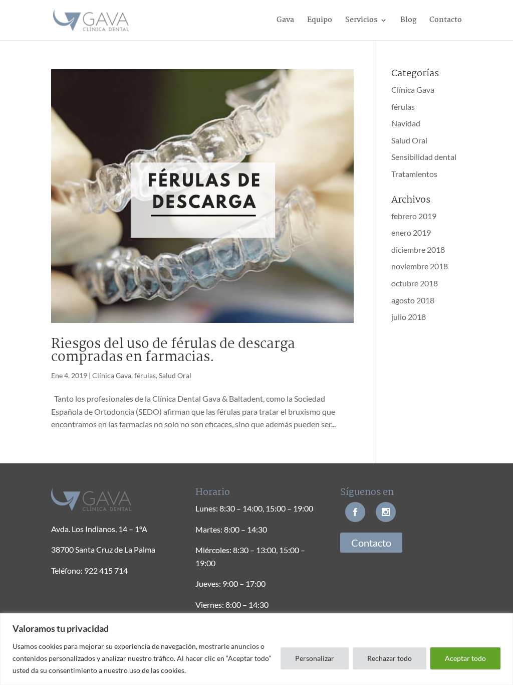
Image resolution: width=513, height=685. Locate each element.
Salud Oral (175, 375)
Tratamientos (414, 174)
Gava (285, 21)
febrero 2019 (413, 216)
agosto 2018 (412, 300)
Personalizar (314, 658)
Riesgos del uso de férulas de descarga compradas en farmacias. (173, 351)
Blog (408, 21)
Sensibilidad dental (423, 156)
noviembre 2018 (419, 266)
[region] (256, 649)
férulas (145, 375)
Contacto (445, 21)
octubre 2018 (414, 283)
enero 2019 (411, 232)
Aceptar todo (465, 658)
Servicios (361, 21)
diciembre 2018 (418, 249)
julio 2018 (408, 316)
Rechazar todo (389, 658)
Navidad (405, 123)
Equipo (319, 21)
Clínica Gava (111, 375)
